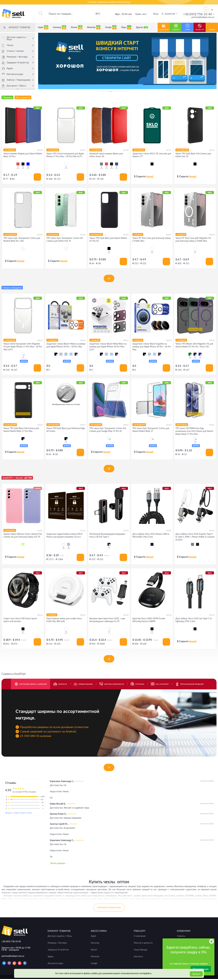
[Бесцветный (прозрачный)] (23, 248)
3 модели (51, 615)
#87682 (83, 150)
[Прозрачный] (63, 544)
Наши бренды (140, 950)
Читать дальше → (58, 863)
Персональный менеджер (192, 684)
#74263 (83, 530)
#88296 (169, 340)
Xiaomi (76, 27)
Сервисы (181, 936)
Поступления (164, 29)
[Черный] (152, 163)
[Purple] (200, 354)
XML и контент (162, 684)
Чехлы (10, 45)
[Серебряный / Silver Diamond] (60, 354)
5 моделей (52, 340)
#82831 (212, 530)
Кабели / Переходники (19, 79)
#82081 (169, 530)
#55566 (40, 530)
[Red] (17, 163)
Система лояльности (114, 684)
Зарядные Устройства (18, 62)
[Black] (23, 163)
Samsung (59, 27)
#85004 (126, 615)
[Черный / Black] (55, 354)
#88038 (212, 234)
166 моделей (10, 234)
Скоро (187, 29)
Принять (196, 974)
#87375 (169, 150)
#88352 (169, 425)
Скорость (62, 684)
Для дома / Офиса (16, 85)
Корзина (212, 29)
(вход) (149, 176)
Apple (42, 27)
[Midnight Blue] (116, 163)
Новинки (175, 29)
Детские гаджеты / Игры (17, 38)
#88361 (212, 425)
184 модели (181, 425)
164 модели (138, 150)
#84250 (40, 615)
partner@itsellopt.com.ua (202, 17)
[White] (66, 628)
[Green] (189, 354)
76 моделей (95, 150)
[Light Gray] (192, 544)
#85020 (169, 615)
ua (212, 9)
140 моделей (96, 234)
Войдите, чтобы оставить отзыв (18, 813)
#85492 (212, 615)
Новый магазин (85, 684)
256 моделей (182, 150)
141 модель (9, 150)
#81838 (126, 530)
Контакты (138, 956)
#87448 (40, 150)
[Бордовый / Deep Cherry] (76, 354)
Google (110, 27)
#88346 (40, 425)
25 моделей (52, 150)
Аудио (10, 68)
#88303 (212, 340)
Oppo (125, 27)
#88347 (83, 425)
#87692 (126, 234)
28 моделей (9, 530)
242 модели (52, 234)
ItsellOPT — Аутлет (17, 477)
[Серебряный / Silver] (66, 354)
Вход (155, 13)
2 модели (137, 234)
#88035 (169, 234)
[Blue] (28, 163)
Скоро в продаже (12, 287)
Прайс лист (141, 14)
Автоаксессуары (15, 74)
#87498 (126, 150)
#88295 (126, 340)
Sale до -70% (199, 29)
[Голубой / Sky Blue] (71, 354)
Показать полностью (109, 907)
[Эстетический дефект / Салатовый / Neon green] (23, 544)
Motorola (93, 27)
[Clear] (66, 163)
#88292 (40, 340)
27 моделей (9, 340)
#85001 (83, 615)
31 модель (181, 340)
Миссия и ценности (143, 943)
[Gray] (101, 163)
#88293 (83, 340)
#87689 (83, 234)
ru (206, 9)
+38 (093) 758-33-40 (197, 14)
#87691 (212, 150)
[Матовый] (68, 544)
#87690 (40, 234)
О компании (139, 936)
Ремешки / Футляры (17, 56)
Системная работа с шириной (33, 684)
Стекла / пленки (15, 51)
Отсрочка (139, 684)
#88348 (126, 425)
